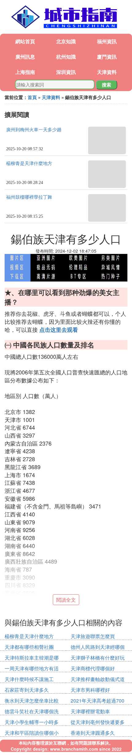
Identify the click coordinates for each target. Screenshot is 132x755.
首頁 (32, 97)
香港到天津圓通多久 (93, 732)
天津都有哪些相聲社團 (29, 646)
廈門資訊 (107, 56)
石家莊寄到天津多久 (27, 689)
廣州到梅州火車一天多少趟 (33, 129)
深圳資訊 (66, 71)
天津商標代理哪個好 (93, 668)
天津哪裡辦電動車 (90, 711)
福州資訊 (107, 41)
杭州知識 (66, 56)
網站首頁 (25, 41)
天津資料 (107, 71)
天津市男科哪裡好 (90, 689)
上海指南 (25, 71)
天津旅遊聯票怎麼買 (93, 636)
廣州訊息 (25, 56)
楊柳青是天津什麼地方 (29, 163)
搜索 (106, 84)
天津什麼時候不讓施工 (29, 679)
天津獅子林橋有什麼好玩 (98, 657)
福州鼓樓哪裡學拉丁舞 (29, 197)
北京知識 (66, 41)
